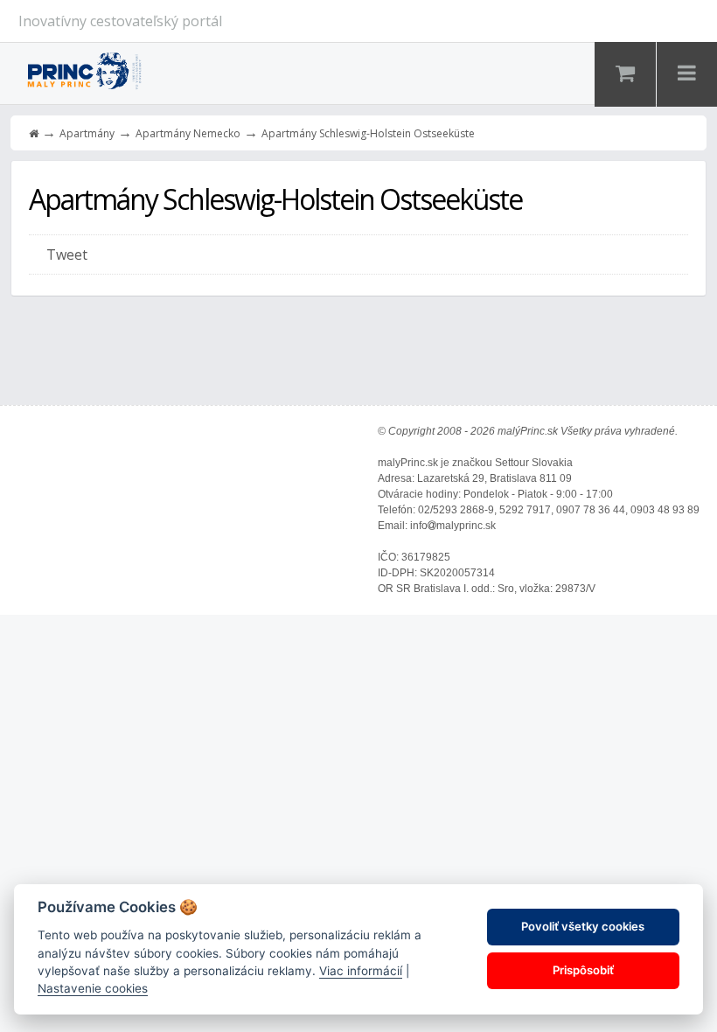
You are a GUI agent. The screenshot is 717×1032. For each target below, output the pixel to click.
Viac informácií (360, 971)
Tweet (66, 254)
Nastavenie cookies (93, 988)
